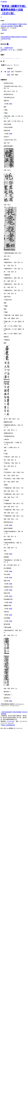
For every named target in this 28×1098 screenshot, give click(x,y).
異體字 (7, 48)
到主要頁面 (4, 1)
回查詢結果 (4, 49)
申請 (10, 103)
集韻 (8, 74)
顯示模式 (4, 26)
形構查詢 (13, 37)
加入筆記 (20, 49)
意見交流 (24, 712)
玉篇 (8, 71)
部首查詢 (3, 37)
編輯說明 (14, 24)
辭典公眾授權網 (17, 712)
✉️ (15, 49)
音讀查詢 (18, 37)
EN (22, 26)
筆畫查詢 (8, 37)
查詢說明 (4, 30)
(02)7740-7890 (10, 721)
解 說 (3, 48)
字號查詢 (23, 37)
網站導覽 (9, 26)
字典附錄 (20, 24)
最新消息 (4, 24)
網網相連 (3, 714)
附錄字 (11, 48)
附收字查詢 (7, 38)
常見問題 (9, 24)
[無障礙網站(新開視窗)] (8, 725)
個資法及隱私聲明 (7, 712)
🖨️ (13, 49)
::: (1, 24)
